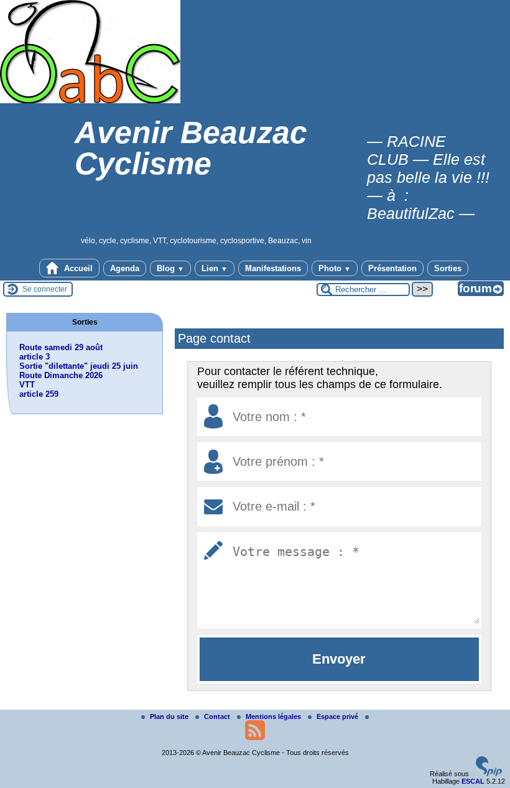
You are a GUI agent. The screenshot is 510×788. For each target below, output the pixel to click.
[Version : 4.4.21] (489, 773)
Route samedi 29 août (61, 347)
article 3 (34, 356)
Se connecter (44, 289)
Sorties (447, 268)
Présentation (392, 268)
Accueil (77, 268)
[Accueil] (90, 100)
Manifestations (273, 268)
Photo (334, 268)
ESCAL (472, 781)
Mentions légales (274, 716)
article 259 (38, 394)
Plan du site (170, 716)
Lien (215, 268)
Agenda (124, 268)
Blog (170, 268)
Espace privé (338, 716)
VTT (27, 384)
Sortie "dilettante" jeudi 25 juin (78, 366)
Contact (218, 716)
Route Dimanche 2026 (61, 375)
